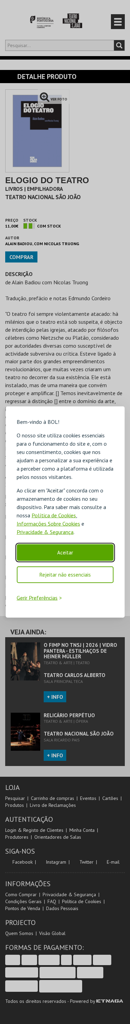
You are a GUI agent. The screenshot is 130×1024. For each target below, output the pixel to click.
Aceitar (65, 552)
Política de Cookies (54, 514)
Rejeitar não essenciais (65, 574)
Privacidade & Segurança (45, 531)
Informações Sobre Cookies (48, 523)
